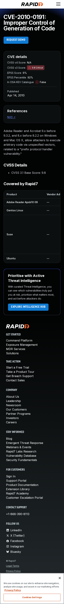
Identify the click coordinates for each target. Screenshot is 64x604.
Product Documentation (22, 485)
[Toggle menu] (58, 4)
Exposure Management (22, 344)
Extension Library (18, 489)
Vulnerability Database (21, 455)
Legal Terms (12, 566)
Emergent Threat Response (24, 443)
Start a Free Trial (17, 367)
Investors (12, 418)
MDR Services (15, 349)
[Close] (60, 578)
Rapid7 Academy (17, 493)
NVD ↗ (11, 117)
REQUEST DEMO (16, 40)
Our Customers (16, 409)
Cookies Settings (32, 597)
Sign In (10, 476)
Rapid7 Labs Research (21, 451)
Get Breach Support (19, 376)
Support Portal (16, 480)
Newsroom (13, 405)
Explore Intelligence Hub (28, 307)
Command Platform (19, 340)
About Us (12, 396)
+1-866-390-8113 (17, 514)
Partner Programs (18, 413)
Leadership (13, 401)
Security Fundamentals (21, 460)
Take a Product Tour (20, 371)
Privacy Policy (13, 571)
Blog (9, 438)
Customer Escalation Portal (24, 497)
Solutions (12, 353)
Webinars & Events (18, 447)
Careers (11, 422)
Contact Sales (15, 380)
